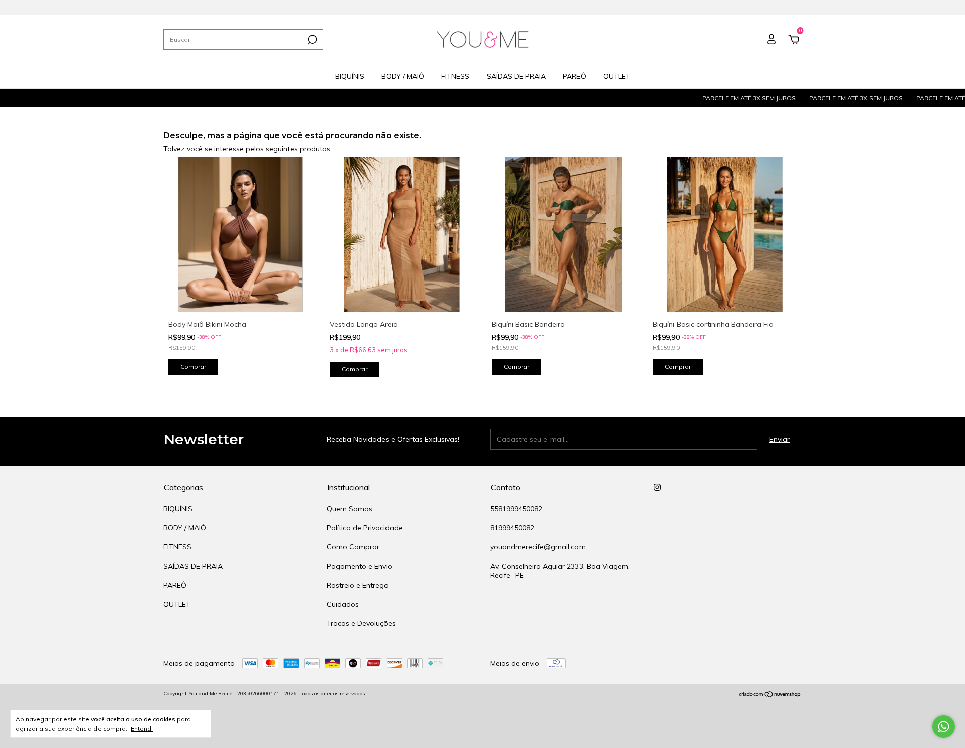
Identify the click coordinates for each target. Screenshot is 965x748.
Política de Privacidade (365, 527)
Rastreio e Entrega (358, 585)
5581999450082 (516, 508)
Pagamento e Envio (359, 566)
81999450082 (512, 527)
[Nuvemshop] (770, 694)
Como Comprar (353, 546)
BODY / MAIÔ (402, 76)
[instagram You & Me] (657, 487)
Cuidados (343, 604)
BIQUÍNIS (349, 76)
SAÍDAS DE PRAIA (516, 76)
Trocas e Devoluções (361, 623)
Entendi (142, 728)
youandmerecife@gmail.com (538, 546)
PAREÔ (574, 76)
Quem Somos (349, 508)
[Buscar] (311, 40)
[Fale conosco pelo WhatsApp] (943, 726)
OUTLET (616, 76)
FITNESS (455, 76)
